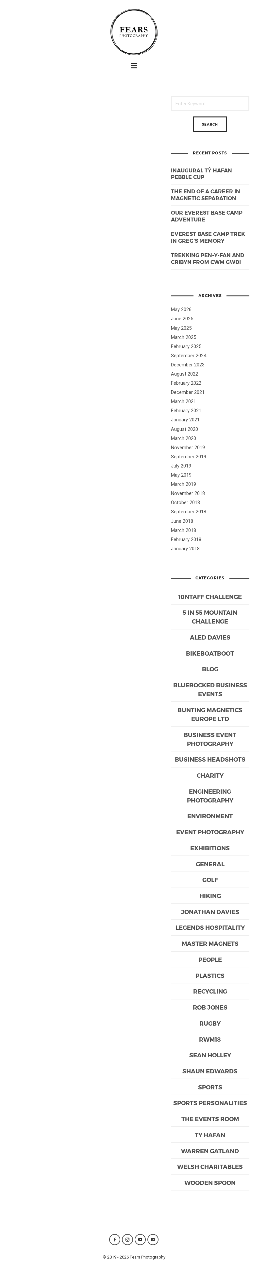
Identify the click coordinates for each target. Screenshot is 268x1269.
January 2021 (185, 420)
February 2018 (186, 539)
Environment (210, 815)
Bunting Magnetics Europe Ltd (210, 714)
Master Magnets (210, 943)
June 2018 (182, 521)
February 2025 (186, 346)
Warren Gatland (210, 1150)
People (210, 959)
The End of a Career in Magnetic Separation (205, 194)
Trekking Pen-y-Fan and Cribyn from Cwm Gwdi (207, 258)
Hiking (210, 895)
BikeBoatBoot (210, 653)
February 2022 (186, 383)
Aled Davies (210, 637)
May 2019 (181, 475)
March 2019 (183, 484)
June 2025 (182, 319)
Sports (210, 1087)
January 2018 (185, 549)
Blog (210, 668)
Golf (210, 879)
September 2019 (188, 457)
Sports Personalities (210, 1102)
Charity (210, 775)
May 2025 (181, 328)
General (210, 863)
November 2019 (188, 447)
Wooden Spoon (210, 1182)
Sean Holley (210, 1054)
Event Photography (210, 831)
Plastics (210, 975)
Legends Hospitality (210, 927)
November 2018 (188, 493)
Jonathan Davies (210, 911)
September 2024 (188, 356)
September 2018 (188, 512)
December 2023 (188, 365)
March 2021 (183, 401)
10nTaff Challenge (210, 596)
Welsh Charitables (210, 1166)
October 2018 (185, 502)
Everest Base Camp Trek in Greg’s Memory (208, 237)
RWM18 (210, 1039)
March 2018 (183, 530)
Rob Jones (210, 1007)
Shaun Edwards (210, 1070)
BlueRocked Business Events (210, 689)
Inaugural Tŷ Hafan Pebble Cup (201, 173)
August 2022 (184, 374)
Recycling (210, 991)
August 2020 (184, 429)
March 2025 (183, 337)
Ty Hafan (210, 1134)
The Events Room (210, 1118)
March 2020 (183, 438)
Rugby (210, 1023)
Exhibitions (210, 847)
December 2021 (188, 392)
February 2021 (186, 411)
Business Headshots (210, 759)
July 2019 (181, 466)
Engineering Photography (210, 795)
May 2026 (181, 309)
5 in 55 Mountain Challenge (210, 617)
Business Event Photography (210, 739)
